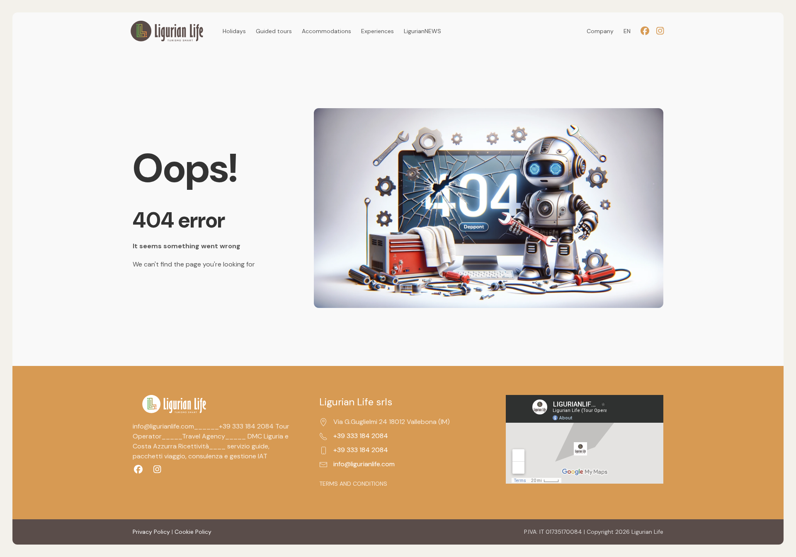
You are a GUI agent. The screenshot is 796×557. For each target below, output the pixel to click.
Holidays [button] (234, 31)
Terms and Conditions (353, 483)
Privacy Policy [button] (151, 531)
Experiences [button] (377, 31)
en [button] (627, 31)
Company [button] (600, 31)
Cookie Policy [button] (193, 531)
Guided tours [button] (274, 31)
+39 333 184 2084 (360, 435)
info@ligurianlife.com (364, 464)
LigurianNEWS (422, 31)
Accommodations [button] (326, 31)
